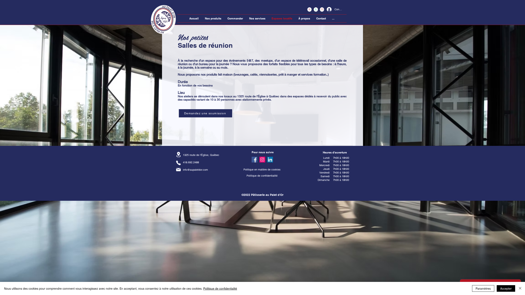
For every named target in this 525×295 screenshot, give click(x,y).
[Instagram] (262, 159)
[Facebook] (254, 159)
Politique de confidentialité (262, 175)
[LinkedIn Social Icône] (270, 159)
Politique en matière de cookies (262, 169)
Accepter (506, 288)
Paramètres (483, 288)
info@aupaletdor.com (195, 169)
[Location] (178, 154)
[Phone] (178, 162)
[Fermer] (520, 288)
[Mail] (178, 169)
